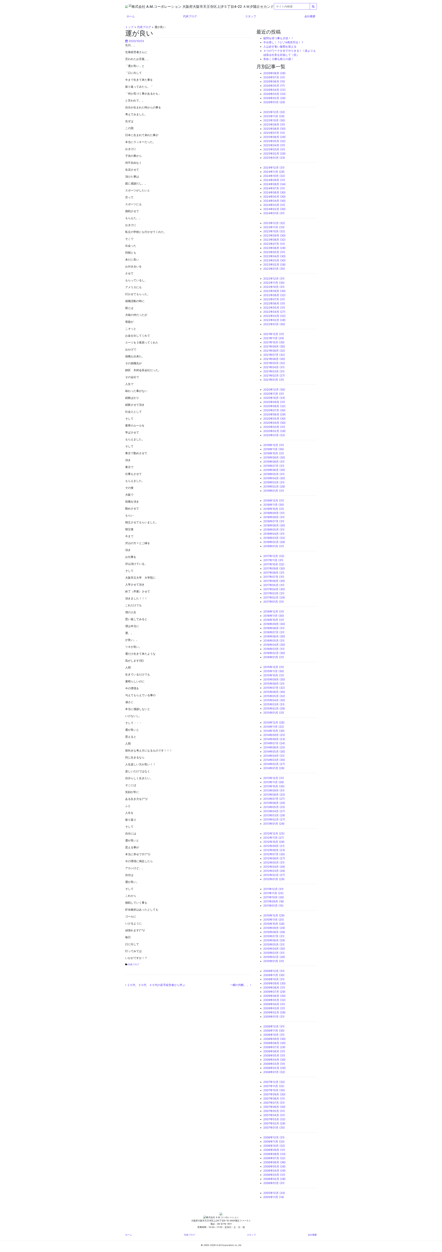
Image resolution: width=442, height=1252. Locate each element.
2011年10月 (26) (273, 897)
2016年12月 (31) (273, 611)
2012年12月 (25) (274, 833)
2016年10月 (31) (273, 620)
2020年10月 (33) (274, 398)
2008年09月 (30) (274, 1039)
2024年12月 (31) (274, 167)
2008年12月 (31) (274, 1026)
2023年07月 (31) (274, 243)
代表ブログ (190, 16)
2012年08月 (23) (274, 850)
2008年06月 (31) (274, 1051)
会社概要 (309, 16)
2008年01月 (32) (274, 1072)
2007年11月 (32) (273, 1086)
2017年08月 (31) (273, 572)
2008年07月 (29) (274, 1047)
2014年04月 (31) (274, 755)
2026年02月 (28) (274, 98)
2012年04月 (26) (274, 866)
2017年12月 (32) (273, 556)
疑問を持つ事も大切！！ (278, 38)
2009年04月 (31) (274, 1004)
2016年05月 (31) (274, 640)
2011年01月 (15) (273, 905)
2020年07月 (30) (274, 410)
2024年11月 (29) (274, 171)
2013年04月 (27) (274, 811)
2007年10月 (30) (274, 1090)
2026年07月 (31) (274, 77)
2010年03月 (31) (274, 952)
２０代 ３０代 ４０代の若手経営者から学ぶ (155, 985)
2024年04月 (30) (274, 200)
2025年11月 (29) (274, 116)
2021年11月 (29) (273, 338)
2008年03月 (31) (274, 1063)
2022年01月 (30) (274, 324)
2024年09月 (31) (274, 180)
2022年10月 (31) (274, 287)
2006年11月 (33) (274, 1141)
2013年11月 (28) (273, 782)
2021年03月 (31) (274, 371)
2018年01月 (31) (273, 546)
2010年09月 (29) (274, 928)
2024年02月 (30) (274, 209)
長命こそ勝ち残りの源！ (278, 59)
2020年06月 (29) (274, 414)
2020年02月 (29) (274, 431)
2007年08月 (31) (274, 1098)
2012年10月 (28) (274, 841)
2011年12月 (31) (273, 889)
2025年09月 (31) (274, 124)
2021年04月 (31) (274, 367)
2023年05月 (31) (274, 252)
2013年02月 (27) (274, 819)
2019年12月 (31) (273, 445)
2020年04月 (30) (274, 422)
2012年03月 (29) (274, 871)
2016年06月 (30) (274, 636)
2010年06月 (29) (274, 940)
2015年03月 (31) (274, 704)
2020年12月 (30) (274, 389)
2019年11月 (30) (273, 449)
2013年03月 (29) (274, 815)
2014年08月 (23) (274, 739)
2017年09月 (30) (274, 568)
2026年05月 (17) (274, 85)
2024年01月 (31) (274, 213)
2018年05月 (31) (274, 529)
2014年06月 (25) (274, 747)
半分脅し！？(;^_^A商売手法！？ (283, 42)
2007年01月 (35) (274, 1127)
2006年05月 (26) (274, 1166)
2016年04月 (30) (274, 644)
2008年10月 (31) (274, 1034)
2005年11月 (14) (273, 1197)
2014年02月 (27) (274, 764)
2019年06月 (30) (274, 470)
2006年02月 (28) (274, 1179)
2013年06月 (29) (274, 803)
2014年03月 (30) (274, 760)
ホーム (131, 16)
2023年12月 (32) (274, 223)
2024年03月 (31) (274, 205)
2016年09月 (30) (274, 624)
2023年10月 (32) (274, 231)
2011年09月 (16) (273, 901)
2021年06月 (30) (274, 359)
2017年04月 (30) (274, 589)
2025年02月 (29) (274, 153)
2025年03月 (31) (274, 149)
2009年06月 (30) (274, 996)
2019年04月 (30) (274, 478)
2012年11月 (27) (273, 837)
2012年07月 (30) (274, 854)
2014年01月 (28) (274, 768)
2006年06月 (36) (274, 1162)
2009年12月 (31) (274, 971)
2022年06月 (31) (274, 303)
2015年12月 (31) (273, 667)
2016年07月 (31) (273, 632)
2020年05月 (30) (274, 418)
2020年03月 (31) (274, 427)
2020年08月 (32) (274, 406)
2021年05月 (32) (274, 363)
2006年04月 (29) (274, 1170)
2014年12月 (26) (274, 722)
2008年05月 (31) (274, 1055)
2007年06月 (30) (274, 1107)
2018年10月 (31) (273, 509)
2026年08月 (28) (274, 73)
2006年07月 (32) (274, 1158)
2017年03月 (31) (273, 593)
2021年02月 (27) (274, 375)
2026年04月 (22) (274, 89)
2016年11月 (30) (273, 615)
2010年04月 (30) (274, 948)
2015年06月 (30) (274, 692)
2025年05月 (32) (274, 141)
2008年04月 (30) (274, 1059)
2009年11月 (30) (274, 975)
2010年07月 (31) (273, 936)
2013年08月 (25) (274, 794)
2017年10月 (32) (273, 564)
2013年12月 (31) (273, 778)
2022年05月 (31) (274, 307)
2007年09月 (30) (274, 1094)
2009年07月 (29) (274, 991)
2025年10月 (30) (274, 120)
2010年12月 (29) (274, 915)
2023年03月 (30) (274, 260)
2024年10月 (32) (274, 176)
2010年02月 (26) (274, 957)
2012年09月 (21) (274, 846)
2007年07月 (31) (274, 1102)
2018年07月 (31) (273, 521)
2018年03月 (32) (274, 538)
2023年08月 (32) (274, 239)
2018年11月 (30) (273, 504)
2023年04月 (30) (274, 256)
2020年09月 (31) (274, 402)
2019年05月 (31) (274, 474)
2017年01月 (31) (273, 601)
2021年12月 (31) (273, 334)
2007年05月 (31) (274, 1111)
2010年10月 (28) (274, 923)
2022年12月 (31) (274, 278)
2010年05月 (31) (274, 944)
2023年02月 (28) (274, 264)
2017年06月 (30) (274, 581)
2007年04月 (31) (274, 1115)
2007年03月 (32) (274, 1119)
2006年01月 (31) (274, 1183)
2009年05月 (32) (274, 1000)
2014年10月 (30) (274, 730)
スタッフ (250, 16)
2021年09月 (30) (274, 346)
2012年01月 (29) (274, 879)
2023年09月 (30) (274, 235)
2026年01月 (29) (274, 102)
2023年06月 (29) (274, 248)
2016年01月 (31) (273, 657)
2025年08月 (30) (274, 128)
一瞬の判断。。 (240, 985)
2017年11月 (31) (273, 560)
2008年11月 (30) (274, 1030)
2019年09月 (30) (274, 457)
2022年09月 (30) (274, 291)
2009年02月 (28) (274, 1012)
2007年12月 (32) (274, 1082)
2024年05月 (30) (274, 196)
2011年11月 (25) (273, 893)
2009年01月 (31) (274, 1016)
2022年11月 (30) (274, 282)
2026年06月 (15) (274, 81)
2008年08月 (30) (274, 1043)
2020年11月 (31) (273, 393)
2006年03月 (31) (274, 1174)
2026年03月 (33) (274, 94)
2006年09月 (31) (274, 1150)
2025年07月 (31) (274, 133)
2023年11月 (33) (274, 227)
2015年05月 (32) (274, 696)
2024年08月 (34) (274, 184)
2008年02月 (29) (274, 1068)
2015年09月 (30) (274, 679)
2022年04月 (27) (274, 311)
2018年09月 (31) (274, 513)
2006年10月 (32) (274, 1145)
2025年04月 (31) (274, 145)
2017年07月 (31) (273, 576)
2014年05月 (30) (274, 751)
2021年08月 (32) (274, 350)
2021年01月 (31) (273, 379)
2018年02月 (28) (274, 542)
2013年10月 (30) (274, 786)
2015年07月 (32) (274, 687)
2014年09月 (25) (274, 735)
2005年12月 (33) (274, 1193)
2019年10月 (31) (273, 453)
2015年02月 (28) (274, 708)
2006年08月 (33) (274, 1154)
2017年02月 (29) (274, 597)
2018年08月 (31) (274, 517)
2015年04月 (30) (274, 700)
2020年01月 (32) (274, 435)
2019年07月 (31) (273, 465)
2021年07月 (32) (274, 354)
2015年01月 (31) (273, 712)
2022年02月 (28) (274, 320)
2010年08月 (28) (274, 932)
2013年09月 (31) (274, 790)
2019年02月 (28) (274, 486)
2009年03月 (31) (274, 1008)
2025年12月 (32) (274, 112)
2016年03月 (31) (274, 649)
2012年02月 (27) (274, 875)
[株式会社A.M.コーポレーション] (127, 6)
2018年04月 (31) (274, 533)
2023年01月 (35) (274, 268)
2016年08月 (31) (274, 628)
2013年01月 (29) (274, 823)
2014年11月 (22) (273, 726)
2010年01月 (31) (273, 961)
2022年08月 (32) (274, 295)
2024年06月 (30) (274, 192)
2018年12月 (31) (273, 500)
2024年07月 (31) (274, 188)
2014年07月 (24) (274, 743)
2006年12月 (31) (274, 1137)
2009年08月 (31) (274, 987)
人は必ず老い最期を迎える (279, 46)
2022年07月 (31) (274, 299)
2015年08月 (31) (274, 683)
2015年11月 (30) (273, 671)
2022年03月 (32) (274, 316)
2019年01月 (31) (273, 490)
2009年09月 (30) (274, 983)
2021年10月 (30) (274, 342)
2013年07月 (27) (274, 798)
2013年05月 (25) (274, 807)
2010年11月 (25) (273, 919)
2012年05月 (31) (274, 862)
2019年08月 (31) (274, 461)
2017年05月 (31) (273, 585)
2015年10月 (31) (273, 675)
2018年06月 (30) (274, 525)
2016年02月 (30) (274, 653)
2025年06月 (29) (274, 137)
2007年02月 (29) (274, 1123)
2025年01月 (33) (274, 157)
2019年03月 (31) (274, 482)
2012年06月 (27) (274, 858)
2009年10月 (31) (274, 979)
